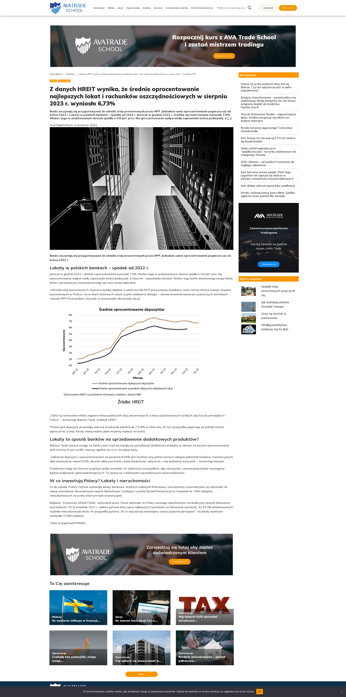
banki (53, 81)
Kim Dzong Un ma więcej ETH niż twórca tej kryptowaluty (268, 139)
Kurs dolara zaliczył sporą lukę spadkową (268, 185)
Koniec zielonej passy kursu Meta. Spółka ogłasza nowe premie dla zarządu (268, 194)
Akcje (120, 7)
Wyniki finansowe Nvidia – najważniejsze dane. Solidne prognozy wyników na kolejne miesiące (268, 117)
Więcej (142, 674)
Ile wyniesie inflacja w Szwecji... (76, 620)
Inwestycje (99, 7)
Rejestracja (288, 8)
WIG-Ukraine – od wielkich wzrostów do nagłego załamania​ (267, 163)
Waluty (111, 7)
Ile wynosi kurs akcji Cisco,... (136, 620)
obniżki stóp (64, 81)
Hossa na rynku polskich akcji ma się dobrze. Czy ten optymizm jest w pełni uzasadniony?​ (266, 87)
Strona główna (56, 74)
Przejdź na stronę (224, 56)
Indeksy (147, 7)
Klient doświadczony (202, 7)
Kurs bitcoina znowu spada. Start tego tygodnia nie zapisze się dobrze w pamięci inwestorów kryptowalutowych (267, 175)
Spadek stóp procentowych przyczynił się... (278, 291)
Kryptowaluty (133, 7)
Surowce (158, 7)
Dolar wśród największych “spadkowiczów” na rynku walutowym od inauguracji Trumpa (268, 151)
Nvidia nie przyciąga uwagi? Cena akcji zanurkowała (266, 129)
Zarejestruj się (179, 561)
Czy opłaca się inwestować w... (138, 661)
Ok (259, 691)
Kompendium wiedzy (177, 7)
